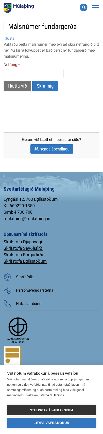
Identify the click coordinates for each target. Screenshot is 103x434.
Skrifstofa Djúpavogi (23, 241)
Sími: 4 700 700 (18, 212)
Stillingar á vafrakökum (51, 410)
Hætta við (17, 86)
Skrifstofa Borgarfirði (23, 254)
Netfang (10, 64)
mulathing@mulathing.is (27, 218)
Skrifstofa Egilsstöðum (25, 261)
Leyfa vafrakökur (51, 423)
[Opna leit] (83, 7)
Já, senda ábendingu (51, 148)
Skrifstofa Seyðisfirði (23, 248)
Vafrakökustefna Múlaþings (45, 395)
